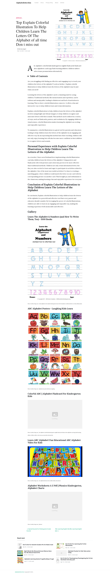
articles (62, 2)
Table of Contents (39, 76)
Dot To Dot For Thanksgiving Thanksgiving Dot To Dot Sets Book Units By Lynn (77, 558)
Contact (36, 2)
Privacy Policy (49, 2)
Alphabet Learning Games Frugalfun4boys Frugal (39, 559)
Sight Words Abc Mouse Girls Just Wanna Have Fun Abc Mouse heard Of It (37, 551)
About (56, 2)
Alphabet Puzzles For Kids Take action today (79, 551)
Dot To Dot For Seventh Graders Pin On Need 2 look (38, 544)
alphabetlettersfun (19, 572)
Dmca (42, 2)
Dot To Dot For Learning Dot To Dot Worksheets (75, 544)
